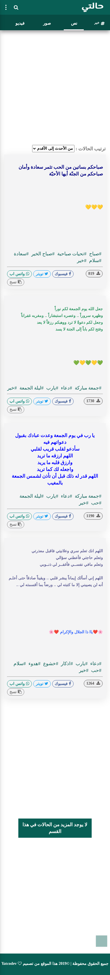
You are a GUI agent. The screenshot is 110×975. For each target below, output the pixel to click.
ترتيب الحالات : (91, 148)
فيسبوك (62, 274)
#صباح (95, 253)
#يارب (51, 388)
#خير (82, 260)
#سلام (95, 260)
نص (74, 23)
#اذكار (66, 663)
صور (47, 23)
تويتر (40, 274)
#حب (96, 503)
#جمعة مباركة (88, 388)
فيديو (20, 23)
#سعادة (21, 253)
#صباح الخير (42, 253)
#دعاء (66, 388)
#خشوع (50, 663)
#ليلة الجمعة (31, 388)
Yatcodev (9, 963)
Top (101, 941)
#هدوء (34, 663)
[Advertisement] (55, 87)
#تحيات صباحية (71, 253)
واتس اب (18, 274)
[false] (6, 7)
